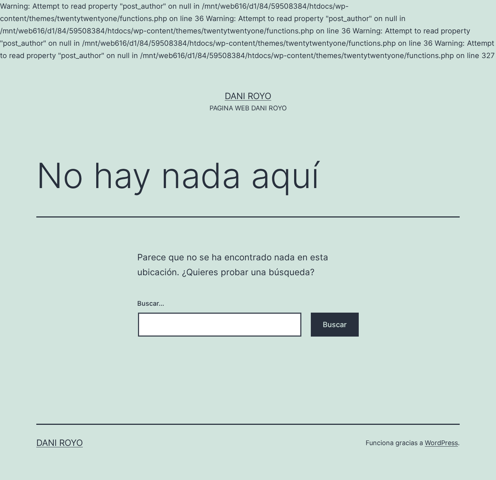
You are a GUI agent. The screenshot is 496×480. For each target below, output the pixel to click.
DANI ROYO (248, 96)
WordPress (441, 443)
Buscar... (150, 303)
